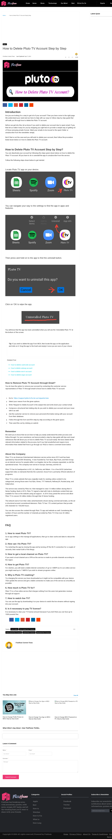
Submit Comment (10, 777)
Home (27, 3)
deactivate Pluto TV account (43, 632)
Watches (36, 812)
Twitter (66, 805)
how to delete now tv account (21, 371)
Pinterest (67, 808)
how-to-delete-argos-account (21, 375)
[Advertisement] (40, 31)
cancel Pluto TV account (29, 632)
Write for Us (81, 3)
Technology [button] (52, 3)
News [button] (43, 3)
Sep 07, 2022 (27, 56)
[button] (94, 3)
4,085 (76, 57)
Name (5, 750)
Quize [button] (34, 3)
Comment (6, 758)
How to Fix (37, 816)
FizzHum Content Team (9, 56)
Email (31, 750)
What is (36, 819)
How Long (37, 823)
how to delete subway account (21, 368)
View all (76, 695)
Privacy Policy (75, 834)
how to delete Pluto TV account (27, 629)
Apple (35, 801)
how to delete (14, 629)
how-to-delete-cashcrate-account (23, 365)
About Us (86, 834)
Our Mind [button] (64, 3)
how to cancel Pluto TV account (13, 632)
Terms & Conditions (100, 834)
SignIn (102, 3)
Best (73, 3)
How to (4, 44)
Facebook (67, 801)
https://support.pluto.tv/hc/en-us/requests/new (31, 398)
